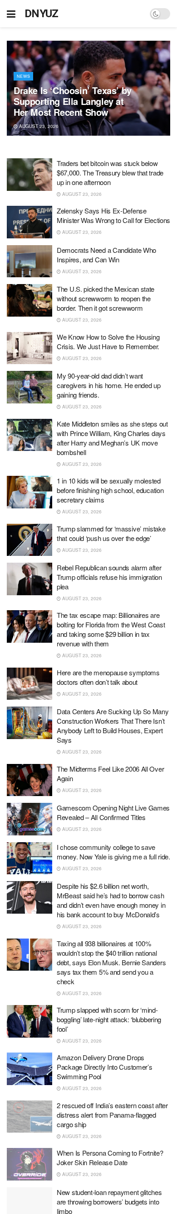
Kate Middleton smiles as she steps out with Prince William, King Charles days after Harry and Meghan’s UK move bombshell (112, 438)
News (23, 76)
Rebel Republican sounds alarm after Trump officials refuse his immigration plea (109, 577)
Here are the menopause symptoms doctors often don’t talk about (108, 677)
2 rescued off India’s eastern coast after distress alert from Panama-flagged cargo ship (112, 1114)
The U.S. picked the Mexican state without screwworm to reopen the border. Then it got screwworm (105, 298)
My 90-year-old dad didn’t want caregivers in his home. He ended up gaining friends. (109, 385)
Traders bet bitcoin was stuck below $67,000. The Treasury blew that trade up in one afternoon (110, 172)
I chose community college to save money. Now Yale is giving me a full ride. (113, 851)
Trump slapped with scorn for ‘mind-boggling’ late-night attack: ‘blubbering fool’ (109, 1019)
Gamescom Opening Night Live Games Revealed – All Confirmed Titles (113, 812)
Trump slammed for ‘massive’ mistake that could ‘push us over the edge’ (111, 533)
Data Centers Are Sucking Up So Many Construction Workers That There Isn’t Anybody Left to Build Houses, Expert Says (113, 726)
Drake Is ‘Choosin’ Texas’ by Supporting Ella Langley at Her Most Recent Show (73, 101)
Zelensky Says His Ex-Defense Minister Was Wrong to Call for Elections (113, 215)
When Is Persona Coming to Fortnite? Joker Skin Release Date (110, 1157)
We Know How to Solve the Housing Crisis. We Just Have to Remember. (108, 341)
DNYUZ (42, 13)
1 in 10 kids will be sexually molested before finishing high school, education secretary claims (110, 490)
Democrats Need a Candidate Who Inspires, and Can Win (106, 254)
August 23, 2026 (38, 126)
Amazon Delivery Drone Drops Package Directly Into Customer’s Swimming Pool (104, 1067)
